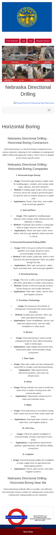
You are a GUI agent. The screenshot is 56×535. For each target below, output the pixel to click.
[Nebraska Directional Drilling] (28, 517)
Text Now (28, 531)
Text (30, 41)
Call (23, 41)
